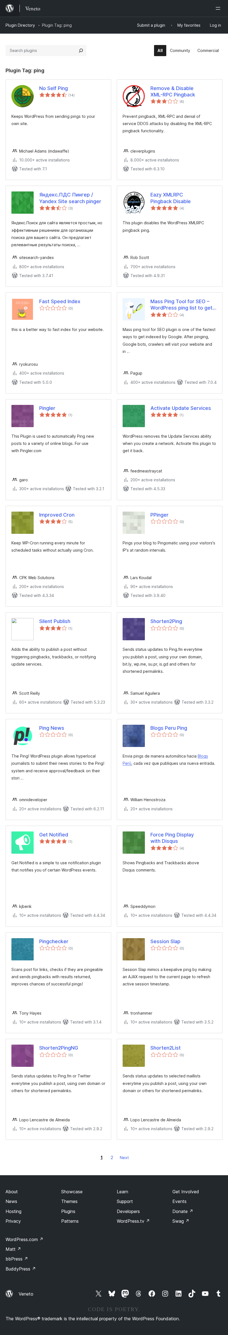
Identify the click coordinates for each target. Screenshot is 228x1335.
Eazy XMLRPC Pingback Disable (170, 198)
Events (179, 1201)
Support (125, 1201)
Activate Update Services (180, 408)
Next (124, 1157)
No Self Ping (53, 88)
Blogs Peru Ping (168, 728)
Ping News (51, 728)
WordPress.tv (133, 1221)
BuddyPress (21, 1269)
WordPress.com (24, 1239)
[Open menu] (219, 8)
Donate (182, 1211)
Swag (180, 1221)
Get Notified (53, 835)
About (12, 1191)
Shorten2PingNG (58, 1048)
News (11, 1201)
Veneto (26, 1294)
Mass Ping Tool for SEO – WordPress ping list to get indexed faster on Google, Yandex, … (181, 304)
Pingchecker (53, 941)
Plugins (68, 1211)
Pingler (47, 408)
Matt (13, 1249)
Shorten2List (165, 1048)
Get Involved (185, 1191)
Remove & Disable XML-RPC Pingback (172, 91)
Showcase (72, 1191)
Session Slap (165, 941)
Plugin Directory (20, 25)
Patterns (70, 1221)
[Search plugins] (80, 50)
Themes (69, 1201)
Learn (122, 1191)
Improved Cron (57, 515)
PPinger (159, 515)
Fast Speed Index (59, 301)
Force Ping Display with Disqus (172, 838)
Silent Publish (54, 621)
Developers (128, 1211)
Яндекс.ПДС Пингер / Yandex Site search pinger (70, 198)
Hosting (13, 1211)
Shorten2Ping (166, 621)
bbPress (17, 1259)
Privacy (13, 1221)
